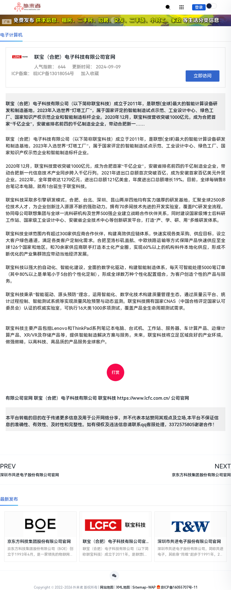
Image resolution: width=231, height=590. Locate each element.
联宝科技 (107, 398)
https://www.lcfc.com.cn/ (143, 398)
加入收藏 (90, 73)
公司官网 (180, 398)
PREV (8, 466)
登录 (199, 7)
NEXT (223, 466)
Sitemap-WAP (144, 587)
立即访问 (203, 76)
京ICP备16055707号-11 (179, 587)
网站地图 (107, 587)
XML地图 (123, 587)
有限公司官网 (19, 398)
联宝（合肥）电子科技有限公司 (65, 398)
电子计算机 (11, 35)
